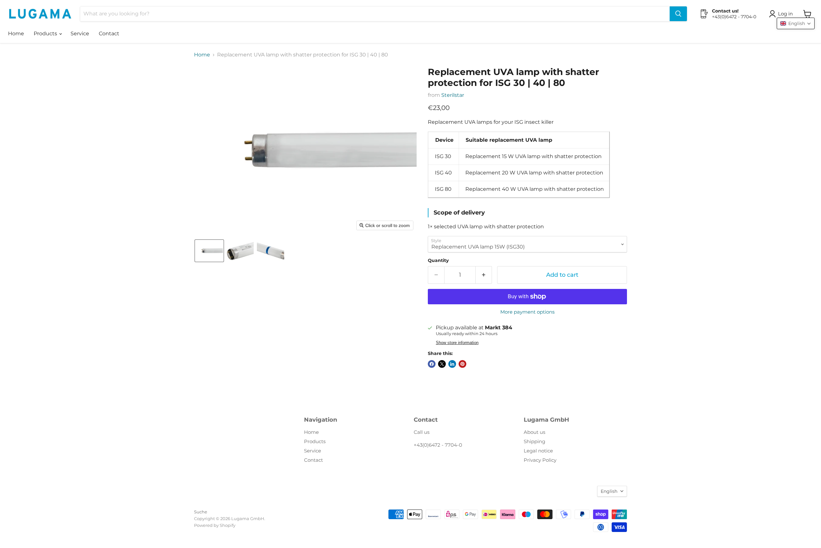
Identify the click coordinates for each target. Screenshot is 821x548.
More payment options (527, 312)
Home (16, 33)
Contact (109, 33)
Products (46, 33)
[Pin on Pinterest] (462, 364)
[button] (782, 14)
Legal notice (538, 451)
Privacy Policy (540, 460)
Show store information (457, 343)
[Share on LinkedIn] (452, 364)
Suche (200, 511)
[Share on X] (442, 364)
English (609, 491)
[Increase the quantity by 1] (484, 275)
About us (534, 432)
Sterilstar (452, 95)
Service (80, 33)
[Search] (678, 13)
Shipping (534, 441)
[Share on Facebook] (432, 364)
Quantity (438, 260)
